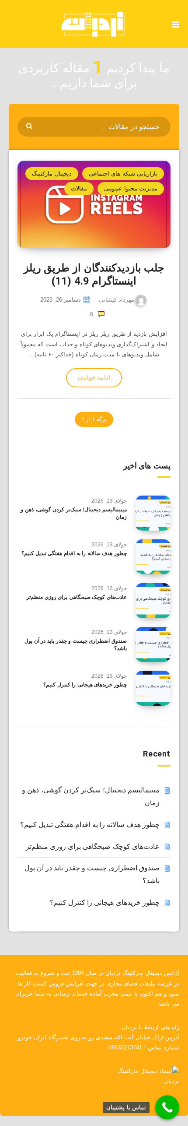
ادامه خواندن (94, 377)
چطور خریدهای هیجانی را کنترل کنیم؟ (85, 685)
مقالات (79, 188)
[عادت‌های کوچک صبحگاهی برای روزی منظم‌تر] (153, 600)
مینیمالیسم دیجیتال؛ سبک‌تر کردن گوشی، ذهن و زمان (74, 513)
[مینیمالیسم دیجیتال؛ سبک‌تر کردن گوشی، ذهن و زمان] (153, 513)
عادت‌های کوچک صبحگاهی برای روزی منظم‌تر (76, 597)
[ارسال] (30, 125)
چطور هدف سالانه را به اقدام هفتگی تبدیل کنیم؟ (74, 553)
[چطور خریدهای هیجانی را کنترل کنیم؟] (153, 688)
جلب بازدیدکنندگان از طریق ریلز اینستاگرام (94, 274)
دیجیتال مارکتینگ (51, 173)
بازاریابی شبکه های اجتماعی (123, 173)
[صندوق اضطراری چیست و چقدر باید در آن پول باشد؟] (153, 644)
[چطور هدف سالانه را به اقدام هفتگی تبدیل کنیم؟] (153, 556)
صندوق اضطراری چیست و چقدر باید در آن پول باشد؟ (75, 644)
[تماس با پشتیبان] (167, 1107)
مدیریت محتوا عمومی (130, 188)
